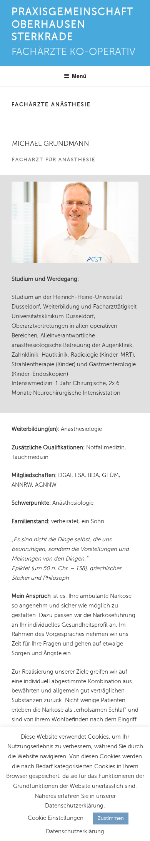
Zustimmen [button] (111, 818)
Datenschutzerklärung (75, 831)
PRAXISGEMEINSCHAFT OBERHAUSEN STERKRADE (72, 24)
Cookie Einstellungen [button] (55, 818)
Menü (79, 76)
